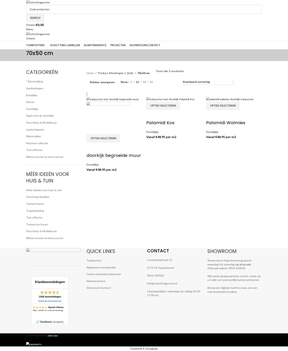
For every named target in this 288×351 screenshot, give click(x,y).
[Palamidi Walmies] (230, 99)
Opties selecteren (103, 138)
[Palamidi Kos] (170, 99)
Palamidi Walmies (225, 123)
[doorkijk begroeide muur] (112, 99)
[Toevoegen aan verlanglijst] (112, 148)
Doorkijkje (92, 164)
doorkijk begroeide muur (113, 155)
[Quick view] (102, 148)
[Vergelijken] (91, 148)
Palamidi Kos (160, 123)
